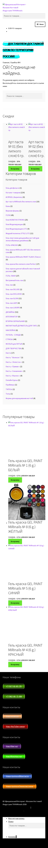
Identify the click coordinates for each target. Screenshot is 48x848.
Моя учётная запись (16, 818)
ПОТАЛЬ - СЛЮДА (13, 335)
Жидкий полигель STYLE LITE (18, 233)
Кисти (8, 353)
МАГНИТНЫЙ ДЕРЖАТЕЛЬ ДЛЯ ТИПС (21, 325)
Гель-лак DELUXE (12, 289)
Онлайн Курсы (11, 380)
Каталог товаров (13, 192)
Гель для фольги (12, 188)
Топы (8, 394)
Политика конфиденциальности (16, 807)
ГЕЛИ (8, 215)
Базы (8, 206)
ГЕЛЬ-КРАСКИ (12, 245)
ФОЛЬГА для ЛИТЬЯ (14, 344)
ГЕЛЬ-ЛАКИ (11, 276)
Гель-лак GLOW (12, 298)
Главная (6, 62)
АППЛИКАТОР (12, 316)
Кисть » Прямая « (13, 366)
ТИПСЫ (9, 389)
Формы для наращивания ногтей (19, 398)
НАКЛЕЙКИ (10, 330)
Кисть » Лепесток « (14, 362)
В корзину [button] (15, 169)
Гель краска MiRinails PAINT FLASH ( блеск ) (23, 257)
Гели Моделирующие (14, 224)
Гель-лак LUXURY (12, 307)
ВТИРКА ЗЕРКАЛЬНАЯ (15, 321)
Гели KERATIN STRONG (15, 220)
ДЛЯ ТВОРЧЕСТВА (13, 348)
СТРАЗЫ (9, 339)
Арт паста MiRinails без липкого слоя (21, 201)
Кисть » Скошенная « (14, 371)
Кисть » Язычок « (13, 375)
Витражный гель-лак (14, 280)
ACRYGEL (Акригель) (14, 197)
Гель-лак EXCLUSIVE (14, 294)
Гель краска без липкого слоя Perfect (21, 264)
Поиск (10, 821)
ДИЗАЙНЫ (10, 312)
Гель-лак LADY (11, 303)
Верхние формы (12, 211)
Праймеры (10, 385)
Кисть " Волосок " (13, 357)
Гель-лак (9, 285)
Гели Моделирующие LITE (16, 229)
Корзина (12, 837)
